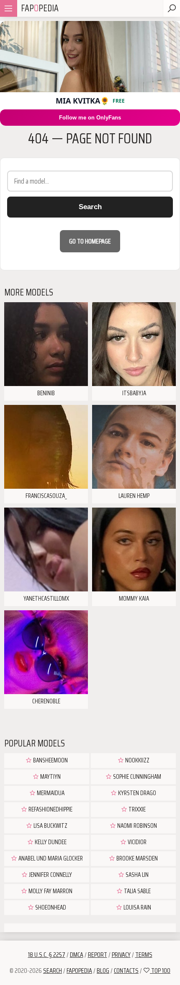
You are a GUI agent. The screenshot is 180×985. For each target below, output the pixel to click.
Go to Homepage (90, 241)
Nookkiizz (136, 760)
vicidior (136, 842)
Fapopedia (79, 970)
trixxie (136, 809)
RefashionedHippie (49, 809)
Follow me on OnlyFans (90, 117)
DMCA (76, 954)
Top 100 (160, 970)
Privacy (121, 954)
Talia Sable (137, 891)
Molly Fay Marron (49, 891)
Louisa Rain (136, 907)
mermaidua (50, 793)
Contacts (126, 970)
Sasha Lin (136, 875)
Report (97, 954)
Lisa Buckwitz (49, 826)
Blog (103, 970)
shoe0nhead (50, 907)
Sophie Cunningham (136, 777)
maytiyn (50, 777)
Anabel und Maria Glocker (50, 858)
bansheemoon (50, 760)
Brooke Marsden (136, 858)
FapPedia (40, 8)
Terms (143, 954)
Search (90, 207)
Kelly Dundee (50, 842)
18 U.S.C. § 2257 (46, 954)
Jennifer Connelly (50, 875)
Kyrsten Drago (136, 793)
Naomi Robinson (136, 826)
